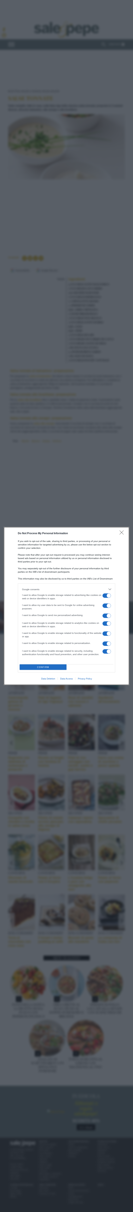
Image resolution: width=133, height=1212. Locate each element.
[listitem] (66, 589)
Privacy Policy (85, 678)
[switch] (107, 595)
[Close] (123, 533)
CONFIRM (43, 667)
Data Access (66, 678)
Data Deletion (48, 678)
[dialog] (66, 606)
